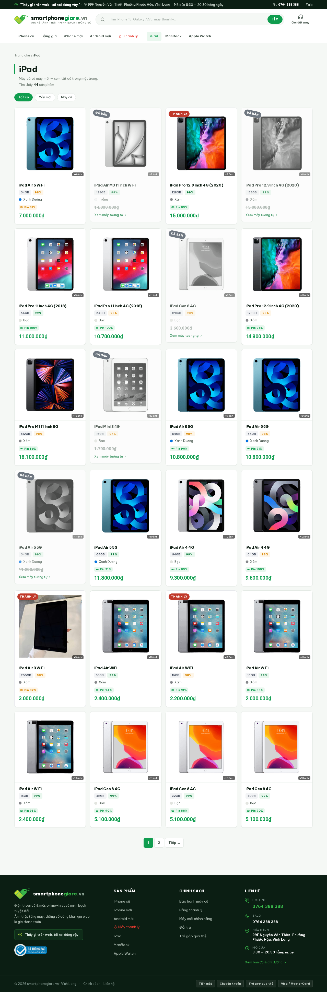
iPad (154, 36)
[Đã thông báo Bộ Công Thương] (30, 950)
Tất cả (23, 97)
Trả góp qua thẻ (192, 936)
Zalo (309, 5)
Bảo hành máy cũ (193, 901)
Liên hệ (109, 984)
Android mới (100, 36)
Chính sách (91, 984)
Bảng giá (49, 36)
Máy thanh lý (129, 927)
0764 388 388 (267, 906)
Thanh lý (130, 36)
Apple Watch (200, 36)
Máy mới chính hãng (195, 918)
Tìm (275, 19)
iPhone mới (73, 36)
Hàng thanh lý (191, 910)
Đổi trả (185, 927)
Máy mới (45, 97)
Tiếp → (174, 843)
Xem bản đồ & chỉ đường (264, 962)
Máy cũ (66, 97)
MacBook (173, 36)
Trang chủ (22, 55)
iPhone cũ (26, 36)
